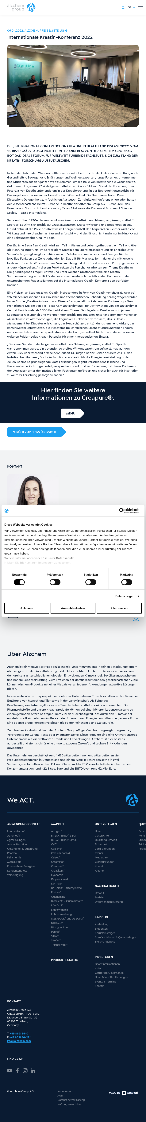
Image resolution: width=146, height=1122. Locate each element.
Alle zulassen (119, 608)
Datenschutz (65, 558)
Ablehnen (26, 608)
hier (23, 562)
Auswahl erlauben (73, 608)
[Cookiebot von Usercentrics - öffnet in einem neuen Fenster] (125, 511)
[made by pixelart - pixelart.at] (123, 1093)
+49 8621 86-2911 (20, 1037)
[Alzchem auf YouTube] (9, 1070)
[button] (131, 7)
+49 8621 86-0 (19, 1033)
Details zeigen (124, 596)
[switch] (55, 582)
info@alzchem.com (19, 1040)
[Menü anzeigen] (140, 7)
